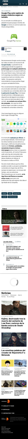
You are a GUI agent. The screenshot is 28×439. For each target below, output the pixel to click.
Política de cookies (5, 429)
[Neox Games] (6, 4)
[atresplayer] (20, 4)
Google (4, 193)
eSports (20, 295)
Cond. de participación (6, 431)
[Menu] (26, 4)
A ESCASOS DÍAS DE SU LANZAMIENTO (19, 368)
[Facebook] (6, 49)
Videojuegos (13, 295)
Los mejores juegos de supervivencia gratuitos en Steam (14, 258)
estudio (4, 196)
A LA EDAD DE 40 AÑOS (7, 316)
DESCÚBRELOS (10, 264)
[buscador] (23, 4)
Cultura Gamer (5, 295)
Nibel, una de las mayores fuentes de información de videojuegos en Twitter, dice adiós (7, 372)
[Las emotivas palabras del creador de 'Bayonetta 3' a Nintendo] (14, 340)
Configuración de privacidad (7, 432)
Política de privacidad (5, 428)
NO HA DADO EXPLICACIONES (5, 368)
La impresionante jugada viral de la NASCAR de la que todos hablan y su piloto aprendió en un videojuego (19, 393)
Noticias (6, 292)
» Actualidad (15, 6)
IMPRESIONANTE (18, 388)
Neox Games (4, 6)
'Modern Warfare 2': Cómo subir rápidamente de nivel (7, 393)
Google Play (17, 193)
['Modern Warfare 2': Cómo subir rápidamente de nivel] (7, 383)
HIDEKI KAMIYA (5, 348)
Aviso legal (3, 427)
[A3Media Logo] (5, 402)
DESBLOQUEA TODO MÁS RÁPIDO (7, 389)
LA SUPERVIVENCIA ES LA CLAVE (14, 255)
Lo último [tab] (18, 241)
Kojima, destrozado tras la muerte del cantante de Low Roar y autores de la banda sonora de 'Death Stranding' (13, 323)
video (10, 193)
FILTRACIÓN (9, 245)
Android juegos (13, 196)
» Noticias (9, 6)
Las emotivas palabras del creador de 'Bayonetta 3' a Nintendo (13, 352)
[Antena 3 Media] (5, 419)
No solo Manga (10, 296)
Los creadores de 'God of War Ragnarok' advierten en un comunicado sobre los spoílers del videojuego (19, 373)
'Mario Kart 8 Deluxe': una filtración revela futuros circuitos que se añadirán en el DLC (15, 249)
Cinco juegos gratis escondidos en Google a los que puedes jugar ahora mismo (15, 267)
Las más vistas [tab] (7, 241)
